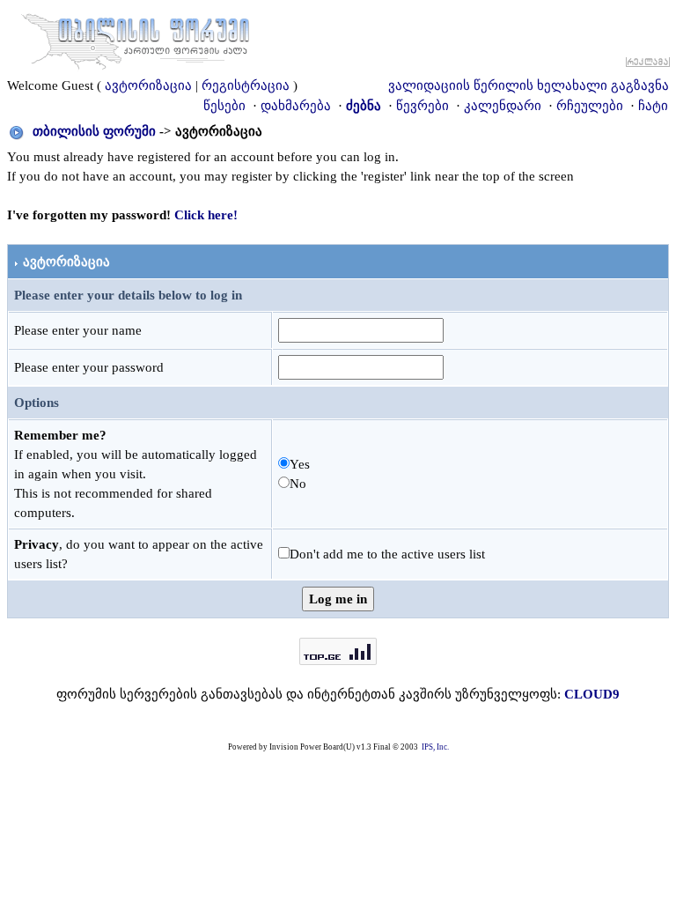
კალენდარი (502, 106)
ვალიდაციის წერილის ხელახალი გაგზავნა (528, 85)
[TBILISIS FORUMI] (135, 38)
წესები (224, 106)
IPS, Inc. (435, 747)
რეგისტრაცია (246, 85)
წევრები (422, 106)
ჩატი (653, 106)
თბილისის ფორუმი (94, 131)
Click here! (206, 215)
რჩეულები (589, 106)
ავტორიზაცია (148, 85)
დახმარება (296, 106)
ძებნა (363, 106)
